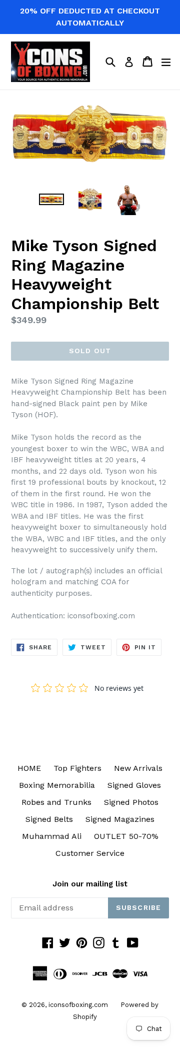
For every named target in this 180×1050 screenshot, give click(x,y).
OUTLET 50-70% (126, 836)
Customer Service (90, 853)
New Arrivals (138, 768)
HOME (29, 768)
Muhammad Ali (52, 836)
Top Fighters (78, 768)
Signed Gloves (134, 785)
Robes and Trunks (57, 802)
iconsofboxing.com (78, 1004)
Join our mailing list (90, 883)
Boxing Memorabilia (57, 785)
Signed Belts (49, 819)
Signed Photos (131, 802)
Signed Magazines (120, 819)
